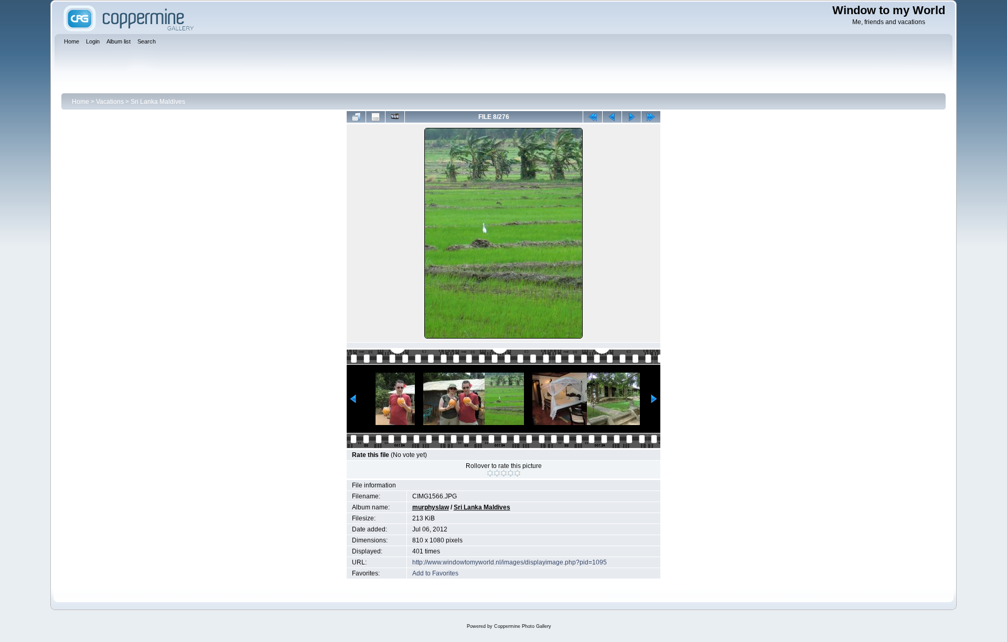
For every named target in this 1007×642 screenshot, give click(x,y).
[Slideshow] (394, 117)
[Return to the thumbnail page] (356, 117)
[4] (510, 473)
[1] (490, 473)
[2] (497, 473)
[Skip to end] (650, 117)
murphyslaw (430, 507)
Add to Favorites (435, 573)
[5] (517, 473)
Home (80, 101)
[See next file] (631, 117)
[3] (503, 473)
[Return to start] (592, 117)
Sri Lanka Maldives (158, 101)
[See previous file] (612, 117)
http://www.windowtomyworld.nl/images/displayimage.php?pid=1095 (509, 562)
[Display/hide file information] (375, 117)
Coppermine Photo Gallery (522, 626)
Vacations (110, 101)
